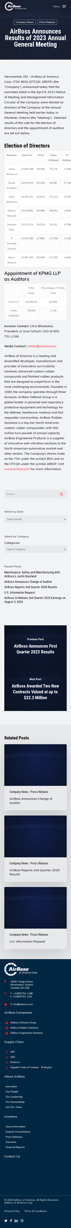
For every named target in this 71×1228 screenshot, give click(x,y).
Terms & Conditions (35, 1211)
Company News (24, 22)
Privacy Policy (12, 1211)
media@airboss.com (42, 346)
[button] (59, 6)
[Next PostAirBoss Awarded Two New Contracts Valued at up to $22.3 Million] (35, 689)
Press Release (47, 22)
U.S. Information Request (19, 592)
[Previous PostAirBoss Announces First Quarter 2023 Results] (35, 646)
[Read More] (16, 6)
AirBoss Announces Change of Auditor (28, 581)
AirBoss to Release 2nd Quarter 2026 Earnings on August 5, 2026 (35, 600)
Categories (12, 543)
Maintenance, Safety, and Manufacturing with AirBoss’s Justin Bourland (32, 574)
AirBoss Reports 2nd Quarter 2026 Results (30, 587)
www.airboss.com (17, 469)
